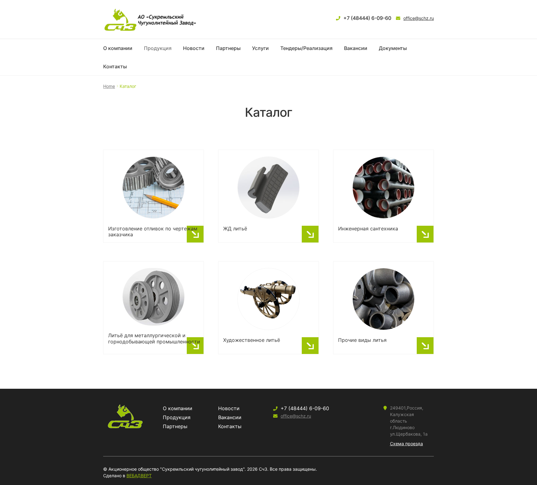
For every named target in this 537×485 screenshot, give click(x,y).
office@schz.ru (418, 18)
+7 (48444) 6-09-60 (367, 18)
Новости (193, 48)
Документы (393, 48)
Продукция (158, 48)
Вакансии (355, 48)
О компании (117, 48)
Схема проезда (406, 443)
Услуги (260, 48)
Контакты (115, 66)
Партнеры (228, 48)
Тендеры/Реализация (306, 48)
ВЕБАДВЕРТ (139, 475)
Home (109, 86)
